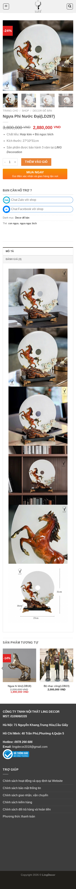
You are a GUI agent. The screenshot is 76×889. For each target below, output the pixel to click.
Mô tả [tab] (10, 251)
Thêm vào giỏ (36, 161)
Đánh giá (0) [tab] (13, 259)
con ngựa (13, 223)
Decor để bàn (42, 110)
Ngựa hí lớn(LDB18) (19, 686)
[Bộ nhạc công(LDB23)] (56, 665)
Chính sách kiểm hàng (17, 802)
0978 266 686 (23, 742)
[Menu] (6, 6)
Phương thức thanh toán (19, 816)
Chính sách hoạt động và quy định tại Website (33, 780)
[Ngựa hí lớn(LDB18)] (19, 665)
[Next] (67, 55)
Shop (25, 110)
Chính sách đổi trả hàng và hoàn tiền (27, 809)
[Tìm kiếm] (70, 6)
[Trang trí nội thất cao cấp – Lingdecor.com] (38, 6)
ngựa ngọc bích (28, 223)
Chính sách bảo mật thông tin (22, 788)
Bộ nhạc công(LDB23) (57, 686)
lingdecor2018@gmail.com (29, 746)
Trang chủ (10, 110)
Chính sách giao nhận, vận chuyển (25, 795)
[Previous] (9, 55)
